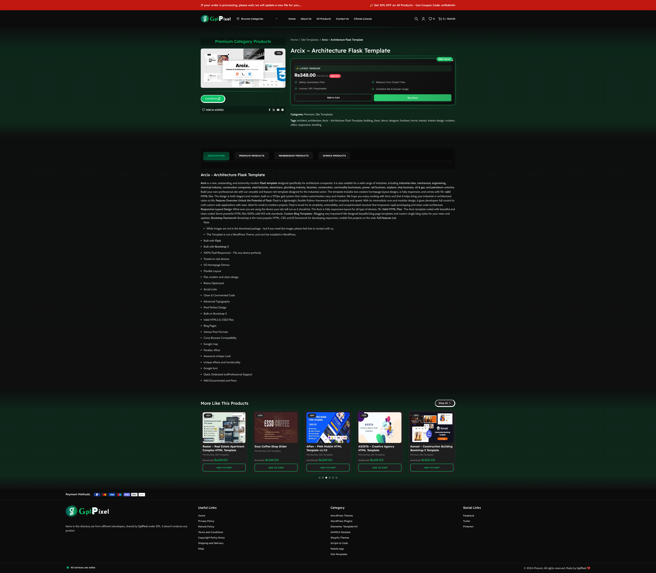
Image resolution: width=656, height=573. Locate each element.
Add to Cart (333, 97)
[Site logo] (215, 18)
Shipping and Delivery (210, 543)
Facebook (468, 515)
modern (450, 120)
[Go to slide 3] (326, 478)
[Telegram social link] (282, 110)
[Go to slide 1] (319, 478)
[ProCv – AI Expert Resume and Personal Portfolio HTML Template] (379, 427)
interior (423, 120)
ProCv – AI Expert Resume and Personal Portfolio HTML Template (379, 450)
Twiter (466, 521)
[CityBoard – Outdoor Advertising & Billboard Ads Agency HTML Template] (431, 427)
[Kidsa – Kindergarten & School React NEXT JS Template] (224, 427)
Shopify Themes (340, 537)
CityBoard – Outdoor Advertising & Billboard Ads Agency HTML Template (429, 450)
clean (377, 120)
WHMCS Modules (341, 532)
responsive (304, 124)
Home (294, 39)
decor (384, 120)
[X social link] (273, 110)
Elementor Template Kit (344, 526)
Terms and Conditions (210, 532)
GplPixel (143, 526)
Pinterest (468, 526)
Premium (309, 114)
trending (316, 124)
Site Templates (309, 39)
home (414, 120)
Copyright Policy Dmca (211, 537)
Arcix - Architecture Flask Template (343, 120)
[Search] (416, 18)
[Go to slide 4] (330, 478)
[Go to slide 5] (333, 478)
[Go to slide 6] (336, 478)
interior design (436, 120)
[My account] (423, 18)
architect (302, 120)
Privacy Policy (206, 521)
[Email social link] (278, 110)
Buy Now (413, 97)
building (368, 120)
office (294, 124)
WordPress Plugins (341, 521)
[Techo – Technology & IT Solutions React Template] (276, 427)
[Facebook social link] (269, 110)
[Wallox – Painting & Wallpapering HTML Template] (328, 427)
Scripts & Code (339, 543)
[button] (224, 468)
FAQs (201, 548)
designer (394, 120)
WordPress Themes (342, 515)
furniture (404, 120)
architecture (314, 120)
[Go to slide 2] (323, 478)
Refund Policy (206, 526)
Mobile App (337, 548)
